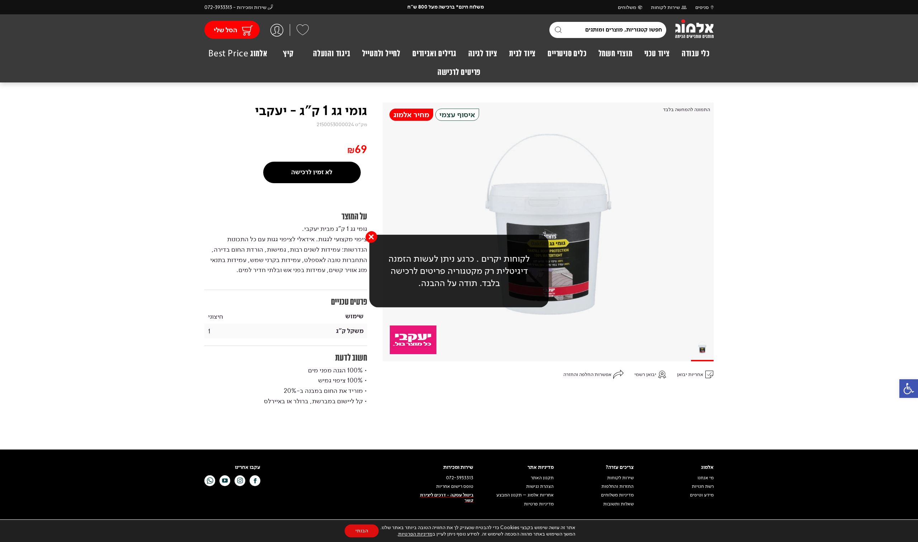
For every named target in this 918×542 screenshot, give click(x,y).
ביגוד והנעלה (331, 53)
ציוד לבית (522, 53)
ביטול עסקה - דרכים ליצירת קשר (446, 498)
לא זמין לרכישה (311, 172)
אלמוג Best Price (238, 53)
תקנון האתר (542, 477)
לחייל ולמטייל (381, 53)
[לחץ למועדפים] (303, 29)
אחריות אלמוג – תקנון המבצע (525, 495)
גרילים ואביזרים (434, 53)
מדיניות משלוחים (617, 495)
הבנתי (361, 530)
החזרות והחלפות (617, 486)
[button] (908, 388)
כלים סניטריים (567, 53)
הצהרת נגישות (540, 486)
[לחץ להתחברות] (276, 30)
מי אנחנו (705, 477)
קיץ (288, 53)
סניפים (702, 7)
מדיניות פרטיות (539, 504)
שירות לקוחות (665, 7)
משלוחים (627, 7)
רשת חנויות (703, 486)
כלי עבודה (696, 53)
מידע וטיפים (702, 495)
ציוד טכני (657, 53)
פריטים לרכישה (459, 72)
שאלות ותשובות (618, 504)
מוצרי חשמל (615, 53)
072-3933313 (459, 477)
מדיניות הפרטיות (415, 534)
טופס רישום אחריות (454, 486)
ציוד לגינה (482, 53)
